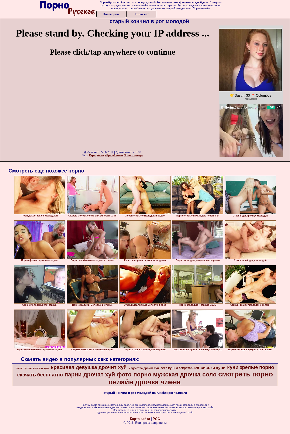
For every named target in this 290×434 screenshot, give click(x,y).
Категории (111, 14)
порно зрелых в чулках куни (32, 368)
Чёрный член (114, 155)
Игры (92, 155)
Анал (100, 155)
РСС (156, 419)
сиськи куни (213, 367)
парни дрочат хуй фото (98, 374)
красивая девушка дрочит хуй (89, 367)
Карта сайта (140, 419)
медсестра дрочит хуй (143, 368)
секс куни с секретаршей (179, 368)
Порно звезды (133, 155)
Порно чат (141, 14)
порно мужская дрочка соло (175, 374)
